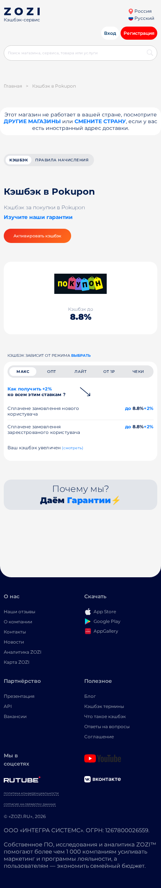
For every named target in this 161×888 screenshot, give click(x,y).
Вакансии (15, 716)
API (8, 706)
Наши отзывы (19, 611)
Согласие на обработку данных (30, 804)
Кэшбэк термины (104, 706)
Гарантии (89, 500)
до (128, 408)
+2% (149, 408)
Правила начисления (61, 160)
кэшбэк (18, 160)
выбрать (81, 355)
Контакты (15, 632)
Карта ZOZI (17, 662)
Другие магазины (32, 121)
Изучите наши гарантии (38, 217)
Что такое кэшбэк (105, 716)
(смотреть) (72, 447)
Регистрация (139, 33)
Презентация (19, 696)
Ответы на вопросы (107, 726)
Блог (90, 696)
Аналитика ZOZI (23, 652)
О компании (18, 621)
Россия (142, 11)
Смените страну (100, 121)
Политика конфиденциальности (31, 793)
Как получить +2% (36, 391)
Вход (110, 33)
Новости (14, 642)
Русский (143, 18)
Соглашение (99, 736)
